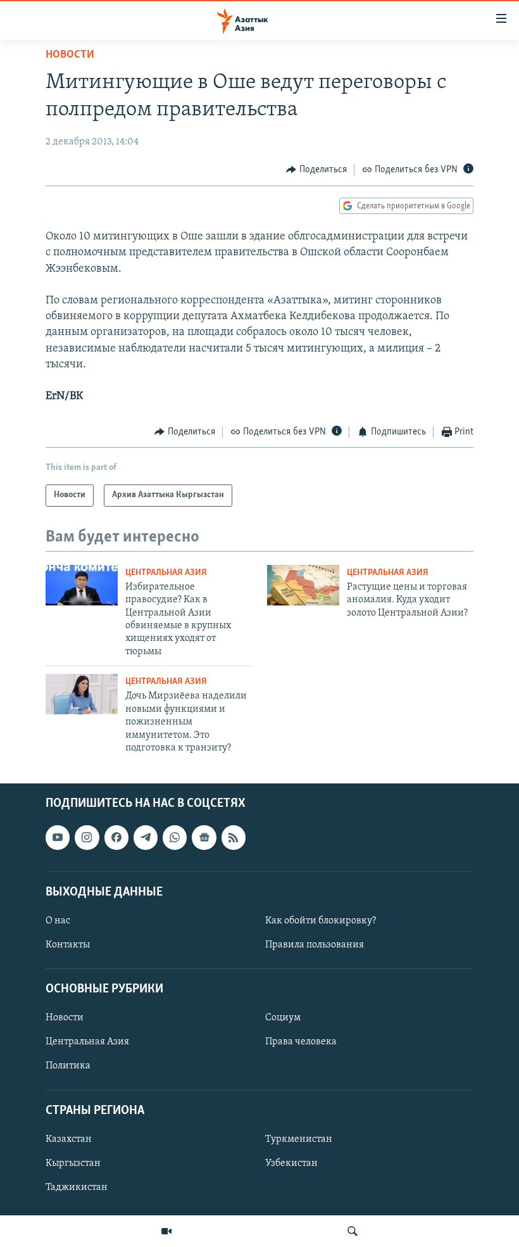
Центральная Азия (166, 573)
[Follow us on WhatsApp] (175, 838)
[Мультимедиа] (166, 1231)
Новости (70, 55)
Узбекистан (291, 1163)
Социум (283, 1018)
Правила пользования (314, 945)
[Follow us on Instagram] (87, 838)
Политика (68, 1066)
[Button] (316, 169)
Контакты (68, 945)
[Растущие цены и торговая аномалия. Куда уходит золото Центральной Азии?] (303, 585)
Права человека (301, 1042)
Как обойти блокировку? (320, 921)
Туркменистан (298, 1139)
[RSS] (234, 838)
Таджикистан (77, 1187)
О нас (58, 921)
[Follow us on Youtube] (58, 838)
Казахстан (69, 1139)
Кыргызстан (73, 1163)
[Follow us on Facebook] (116, 838)
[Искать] (353, 1231)
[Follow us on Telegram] (146, 838)
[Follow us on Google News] (204, 838)
